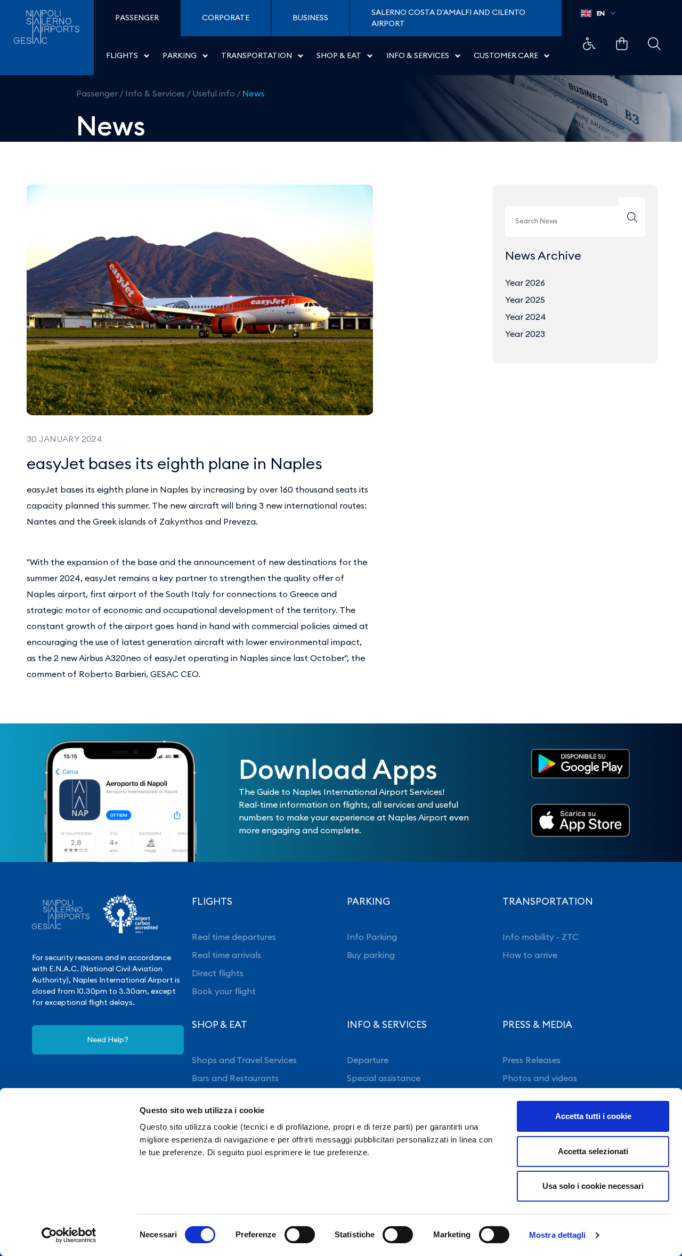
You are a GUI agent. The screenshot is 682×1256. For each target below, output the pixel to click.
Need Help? (107, 1039)
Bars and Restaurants (235, 1078)
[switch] (300, 1234)
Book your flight (224, 991)
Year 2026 (525, 282)
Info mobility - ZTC (540, 936)
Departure (367, 1059)
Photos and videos (539, 1078)
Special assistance (383, 1078)
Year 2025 (525, 299)
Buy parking (371, 954)
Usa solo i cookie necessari (593, 1185)
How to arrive (529, 954)
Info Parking (372, 936)
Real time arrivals (226, 954)
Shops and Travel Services (244, 1059)
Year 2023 (525, 333)
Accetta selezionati (593, 1151)
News (253, 93)
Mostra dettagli (557, 1234)
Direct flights (217, 973)
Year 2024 (525, 316)
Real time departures (234, 936)
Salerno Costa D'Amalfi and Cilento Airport (448, 18)
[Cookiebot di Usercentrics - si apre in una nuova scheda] (69, 1235)
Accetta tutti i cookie (593, 1116)
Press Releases (531, 1059)
